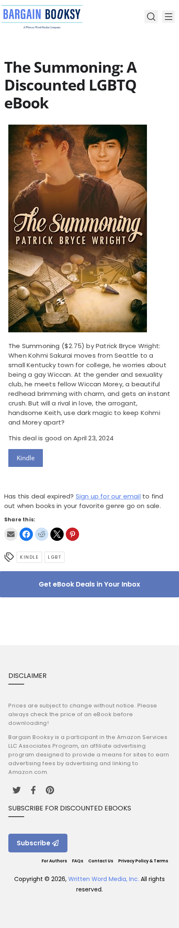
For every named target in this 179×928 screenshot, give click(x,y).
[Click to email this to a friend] (10, 534)
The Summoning (34, 345)
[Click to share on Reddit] (41, 534)
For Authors (54, 861)
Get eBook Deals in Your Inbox (89, 584)
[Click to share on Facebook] (26, 534)
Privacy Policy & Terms (143, 861)
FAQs (77, 861)
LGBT (54, 557)
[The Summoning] (77, 330)
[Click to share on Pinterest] (72, 534)
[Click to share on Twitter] (57, 534)
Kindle (26, 458)
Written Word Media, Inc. (103, 879)
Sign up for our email (108, 496)
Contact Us (100, 861)
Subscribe (33, 843)
